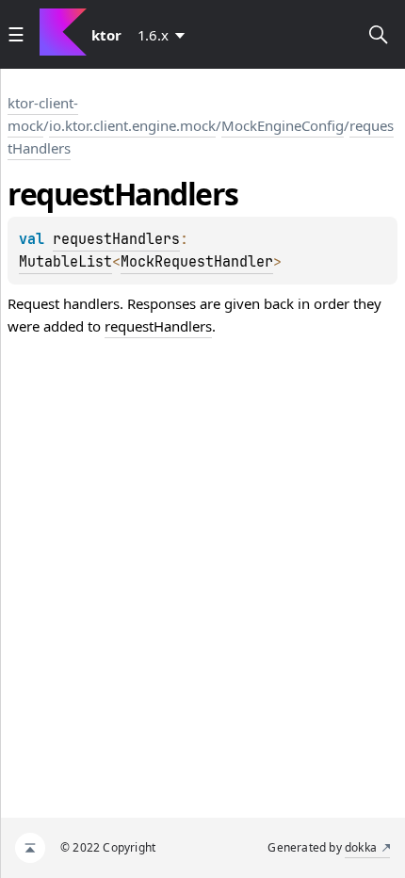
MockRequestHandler (197, 261)
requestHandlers (116, 239)
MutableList (65, 261)
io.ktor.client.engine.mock (132, 125)
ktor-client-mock (43, 114)
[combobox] (165, 35)
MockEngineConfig (282, 125)
